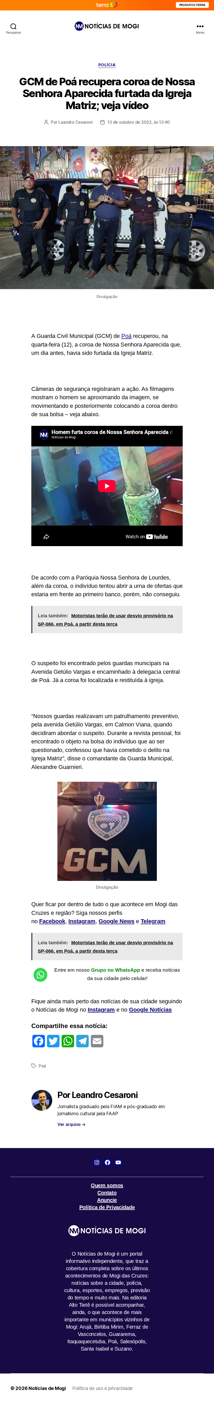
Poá (126, 336)
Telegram (153, 921)
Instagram (82, 921)
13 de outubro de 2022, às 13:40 (138, 122)
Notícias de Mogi (47, 1388)
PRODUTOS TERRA (192, 5)
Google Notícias (150, 1009)
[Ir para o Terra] (107, 5)
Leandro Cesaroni (75, 122)
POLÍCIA (107, 65)
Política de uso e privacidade (102, 1388)
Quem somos (107, 1185)
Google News (116, 921)
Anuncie (107, 1200)
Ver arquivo (71, 1124)
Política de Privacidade (107, 1207)
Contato (106, 1193)
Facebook (52, 921)
